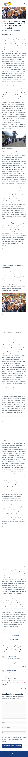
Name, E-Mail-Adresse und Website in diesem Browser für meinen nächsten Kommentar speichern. (14, 739)
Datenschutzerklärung (17, 753)
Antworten (23, 666)
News (3, 30)
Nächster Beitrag (14, 639)
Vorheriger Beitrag (14, 635)
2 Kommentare (16, 30)
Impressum (8, 753)
